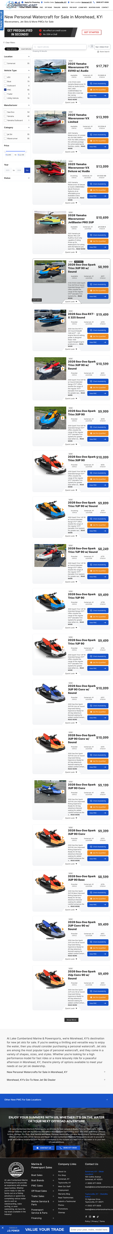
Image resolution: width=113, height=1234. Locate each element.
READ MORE (72, 99)
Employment (63, 1190)
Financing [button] (36, 1218)
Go (27, 170)
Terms (102, 1221)
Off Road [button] (48, 7)
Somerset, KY (63, 1179)
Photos (61, 1205)
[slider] (5, 151)
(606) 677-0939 (102, 2)
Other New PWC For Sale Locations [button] (22, 1099)
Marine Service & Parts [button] (40, 1203)
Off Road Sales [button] (39, 1191)
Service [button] (65, 7)
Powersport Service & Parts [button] (39, 1211)
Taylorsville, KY (64, 1183)
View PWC (93, 96)
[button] (38, 71)
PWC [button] (41, 7)
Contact (105, 7)
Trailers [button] (57, 7)
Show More (71, 1020)
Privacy (95, 1221)
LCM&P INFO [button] (82, 7)
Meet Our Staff (64, 1186)
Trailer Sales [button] (37, 1196)
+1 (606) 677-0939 (93, 1183)
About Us (62, 1171)
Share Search (104, 52)
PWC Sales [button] (37, 1185)
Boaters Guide (94, 7)
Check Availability (99, 83)
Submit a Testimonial (67, 1201)
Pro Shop (62, 1175)
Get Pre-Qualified (99, 90)
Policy (87, 1221)
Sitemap (61, 1212)
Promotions (63, 1209)
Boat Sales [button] (36, 1175)
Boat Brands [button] (37, 1180)
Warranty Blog (64, 1194)
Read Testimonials (65, 1197)
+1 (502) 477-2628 (93, 1206)
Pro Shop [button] (73, 7)
